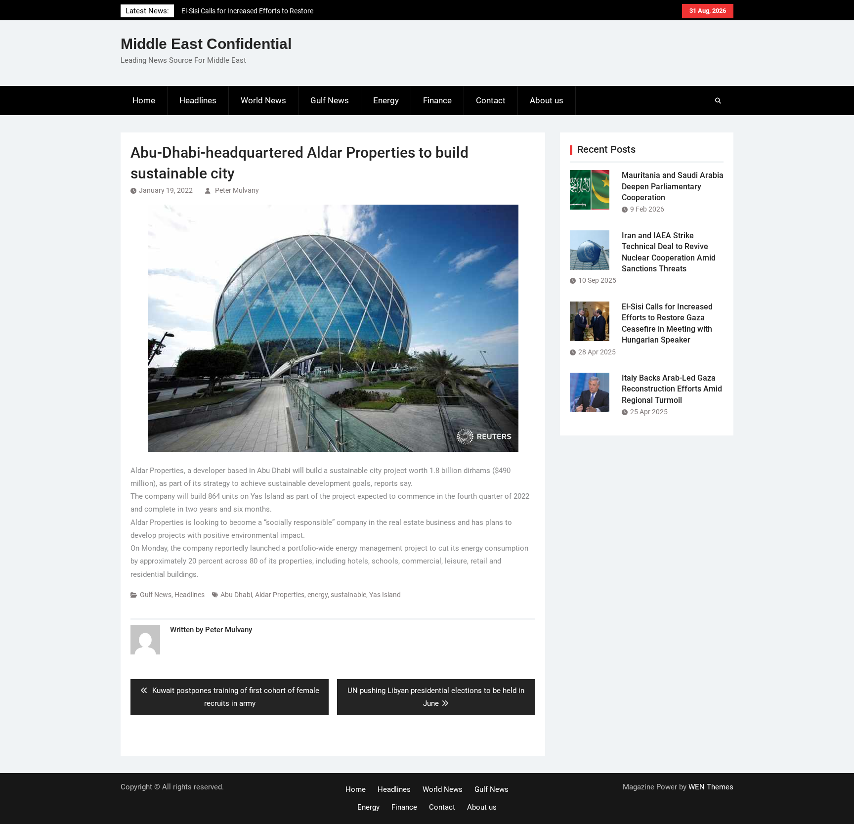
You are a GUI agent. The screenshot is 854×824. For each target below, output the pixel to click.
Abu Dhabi (236, 595)
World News (263, 100)
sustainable (348, 595)
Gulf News (329, 100)
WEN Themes (710, 786)
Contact (491, 100)
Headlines (197, 100)
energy (317, 595)
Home (143, 100)
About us (546, 100)
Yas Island (385, 595)
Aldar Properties (279, 595)
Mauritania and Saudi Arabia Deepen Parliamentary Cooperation (673, 186)
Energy (386, 100)
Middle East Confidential (206, 44)
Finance (437, 100)
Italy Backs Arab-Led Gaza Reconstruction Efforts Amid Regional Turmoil (672, 389)
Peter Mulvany (237, 190)
